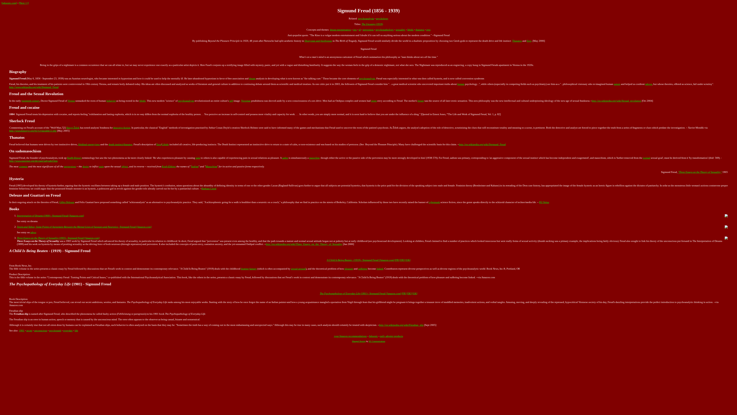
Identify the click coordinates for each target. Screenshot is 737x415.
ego (355, 29)
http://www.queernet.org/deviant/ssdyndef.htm (33, 160)
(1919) (372, 24)
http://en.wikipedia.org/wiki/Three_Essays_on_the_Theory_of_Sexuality (304, 244)
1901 (21, 330)
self (231, 100)
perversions (70, 166)
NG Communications (377, 341)
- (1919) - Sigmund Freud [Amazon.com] (360, 260)
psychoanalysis (366, 18)
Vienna (71, 100)
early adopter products (391, 336)
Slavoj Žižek (72, 127)
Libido (165, 144)
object (124, 166)
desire (86, 166)
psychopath (55, 330)
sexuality (400, 29)
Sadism (194, 166)
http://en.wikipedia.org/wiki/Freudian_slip (401, 325)
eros (428, 29)
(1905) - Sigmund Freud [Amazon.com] (58, 238)
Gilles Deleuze (66, 202)
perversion (368, 29)
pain (198, 157)
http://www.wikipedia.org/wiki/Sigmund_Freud (34, 87)
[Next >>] (24, 3)
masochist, (314, 157)
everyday (68, 330)
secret (29, 330)
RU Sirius (544, 202)
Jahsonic (373, 336)
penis (374, 100)
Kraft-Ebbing (169, 166)
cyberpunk (434, 202)
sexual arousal (298, 268)
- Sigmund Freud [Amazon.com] (84, 226)
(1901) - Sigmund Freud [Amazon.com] (360, 293)
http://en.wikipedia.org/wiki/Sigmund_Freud (482, 144)
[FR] (397, 260)
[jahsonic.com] (9, 3)
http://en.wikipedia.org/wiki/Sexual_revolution (616, 100)
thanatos (420, 29)
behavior (111, 100)
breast (421, 100)
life (76, 330)
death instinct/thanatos (120, 144)
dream (252, 78)
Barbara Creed (209, 188)
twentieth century (30, 100)
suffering (362, 268)
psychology (382, 18)
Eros (529, 40)
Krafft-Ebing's (74, 157)
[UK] (407, 260)
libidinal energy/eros (89, 144)
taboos (648, 84)
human (460, 84)
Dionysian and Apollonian (318, 40)
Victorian (246, 100)
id (360, 29)
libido (410, 29)
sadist (285, 157)
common (23, 166)
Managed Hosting (359, 341)
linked (380, 268)
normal (646, 157)
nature (617, 84)
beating (245, 268)
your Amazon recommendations (350, 336)
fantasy (253, 268)
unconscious (40, 330)
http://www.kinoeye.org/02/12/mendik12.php (33, 130)
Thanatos (517, 40)
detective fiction (121, 127)
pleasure (349, 268)
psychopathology (385, 29)
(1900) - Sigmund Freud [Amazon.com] (50, 215)
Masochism (211, 166)
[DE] (402, 260)
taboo (33, 232)
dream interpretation (340, 29)
